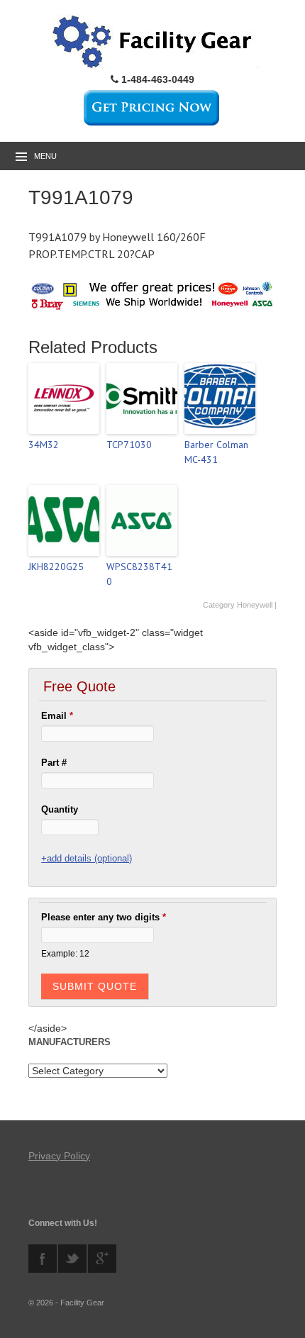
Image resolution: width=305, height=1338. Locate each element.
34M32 (43, 444)
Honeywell (254, 605)
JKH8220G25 (56, 566)
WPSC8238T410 (139, 574)
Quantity (59, 809)
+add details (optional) (86, 858)
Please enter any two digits (103, 917)
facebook (42, 1258)
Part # (54, 762)
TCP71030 (129, 444)
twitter (72, 1258)
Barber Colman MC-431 (216, 452)
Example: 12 (65, 953)
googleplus (102, 1258)
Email (57, 715)
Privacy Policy (59, 1155)
